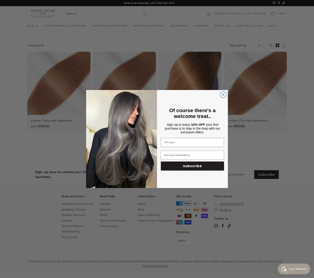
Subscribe (192, 166)
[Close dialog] (223, 94)
